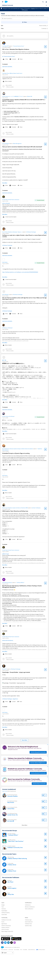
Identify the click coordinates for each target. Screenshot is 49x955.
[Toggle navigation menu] (46, 5)
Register (33, 8)
